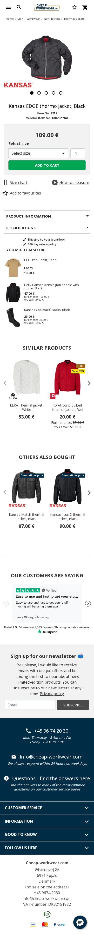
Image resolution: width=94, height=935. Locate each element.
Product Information (28, 216)
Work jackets (52, 18)
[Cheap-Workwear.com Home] (47, 6)
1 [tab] (32, 93)
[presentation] (87, 383)
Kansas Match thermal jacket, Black (26, 516)
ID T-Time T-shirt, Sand (40, 260)
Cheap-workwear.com (47, 862)
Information (19, 821)
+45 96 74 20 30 (51, 731)
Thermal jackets (74, 18)
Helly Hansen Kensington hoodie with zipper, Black (51, 286)
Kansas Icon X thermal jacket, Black (67, 516)
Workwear (33, 18)
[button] (80, 922)
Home (10, 18)
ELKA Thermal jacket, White (26, 407)
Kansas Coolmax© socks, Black (47, 310)
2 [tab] (39, 93)
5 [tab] (60, 93)
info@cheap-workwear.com (51, 757)
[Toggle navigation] (8, 7)
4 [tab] (53, 93)
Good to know (21, 834)
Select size (18, 143)
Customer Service (23, 807)
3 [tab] (46, 93)
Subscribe (73, 705)
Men (20, 18)
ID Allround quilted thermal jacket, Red (67, 407)
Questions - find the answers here (51, 778)
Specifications (21, 227)
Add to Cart (47, 165)
